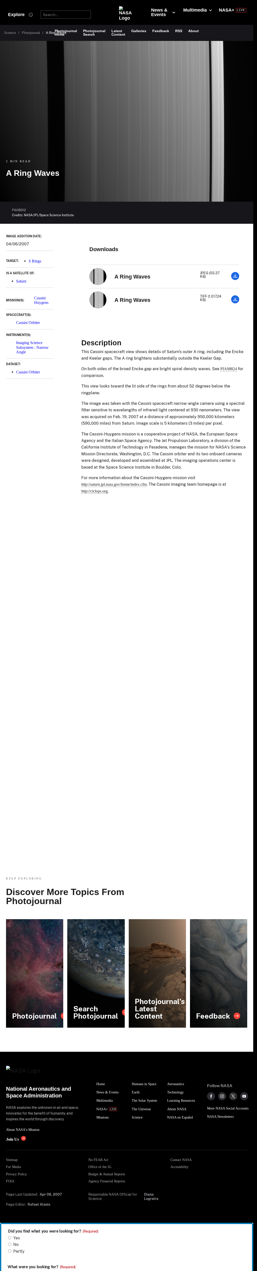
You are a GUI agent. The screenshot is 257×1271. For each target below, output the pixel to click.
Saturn (21, 281)
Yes (16, 1238)
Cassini (40, 298)
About (193, 31)
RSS (178, 31)
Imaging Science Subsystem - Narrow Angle (32, 347)
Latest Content (118, 32)
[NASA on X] (233, 1096)
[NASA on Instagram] (222, 1096)
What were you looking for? (42, 1267)
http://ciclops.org (94, 491)
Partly (19, 1251)
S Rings (35, 261)
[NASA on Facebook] (211, 1096)
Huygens (41, 302)
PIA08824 (228, 369)
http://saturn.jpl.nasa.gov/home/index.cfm (114, 484)
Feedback (160, 31)
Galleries (138, 31)
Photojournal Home (66, 32)
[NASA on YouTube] (244, 1096)
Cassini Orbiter (28, 322)
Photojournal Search (94, 32)
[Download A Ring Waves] (235, 279)
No (16, 1244)
